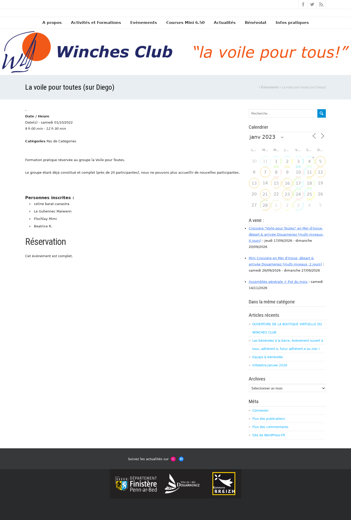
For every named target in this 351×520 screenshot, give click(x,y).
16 (287, 183)
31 (265, 161)
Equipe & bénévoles (267, 357)
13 (254, 183)
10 (298, 172)
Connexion (260, 410)
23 (287, 194)
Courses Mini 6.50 (185, 22)
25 (309, 194)
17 (298, 183)
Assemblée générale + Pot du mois (278, 282)
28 (265, 205)
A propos (52, 22)
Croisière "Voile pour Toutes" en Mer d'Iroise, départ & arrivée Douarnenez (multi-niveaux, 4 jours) (286, 234)
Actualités (225, 22)
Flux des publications (268, 419)
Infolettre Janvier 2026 (269, 365)
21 (265, 194)
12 (320, 172)
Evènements (143, 22)
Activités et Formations (96, 22)
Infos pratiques (292, 22)
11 (309, 172)
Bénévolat (255, 22)
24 (298, 194)
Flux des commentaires (270, 427)
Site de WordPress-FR (268, 435)
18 (309, 183)
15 (276, 183)
